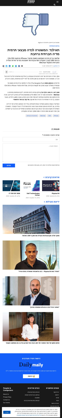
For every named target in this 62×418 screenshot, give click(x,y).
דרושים (57, 395)
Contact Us (6, 400)
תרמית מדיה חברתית (32, 116)
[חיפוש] (54, 5)
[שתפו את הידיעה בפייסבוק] (19, 66)
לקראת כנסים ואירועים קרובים (31, 400)
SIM (49, 116)
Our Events (6, 402)
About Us (6, 394)
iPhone (56, 116)
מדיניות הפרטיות (54, 406)
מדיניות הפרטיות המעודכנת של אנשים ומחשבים (29, 415)
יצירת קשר (56, 392)
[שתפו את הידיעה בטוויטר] (7, 66)
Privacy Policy (7, 397)
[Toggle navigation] (57, 1)
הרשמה (30, 376)
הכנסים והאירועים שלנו (33, 392)
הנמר (57, 400)
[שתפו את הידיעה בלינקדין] (10, 66)
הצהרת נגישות (55, 403)
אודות (57, 398)
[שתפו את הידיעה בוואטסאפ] (13, 66)
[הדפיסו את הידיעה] (22, 66)
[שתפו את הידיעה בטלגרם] (16, 66)
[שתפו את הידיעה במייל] (4, 66)
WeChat (42, 116)
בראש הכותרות (54, 46)
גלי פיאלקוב (56, 66)
